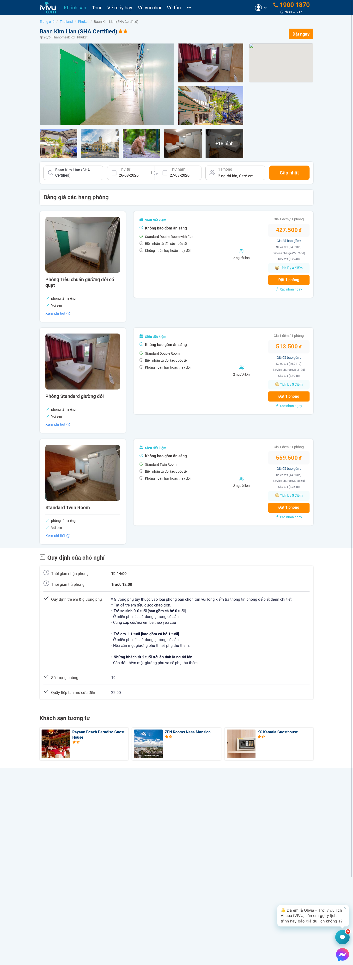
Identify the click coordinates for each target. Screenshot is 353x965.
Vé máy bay (119, 8)
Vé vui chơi (149, 8)
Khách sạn (75, 8)
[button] (313, 916)
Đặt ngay (301, 34)
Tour (97, 8)
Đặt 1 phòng (288, 280)
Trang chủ (47, 22)
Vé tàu (174, 8)
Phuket (83, 22)
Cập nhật (289, 173)
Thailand (66, 22)
